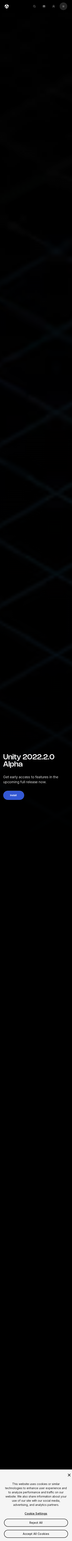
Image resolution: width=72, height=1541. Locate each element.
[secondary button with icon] (63, 6)
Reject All (36, 1522)
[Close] (69, 1475)
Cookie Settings (36, 1513)
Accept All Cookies (36, 1533)
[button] (13, 795)
